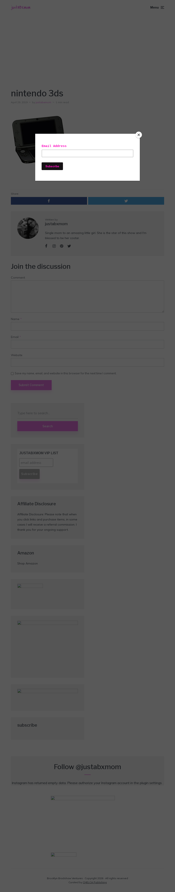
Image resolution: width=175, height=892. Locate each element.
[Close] (139, 135)
